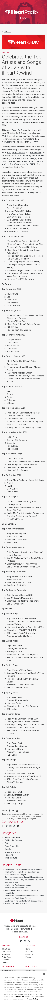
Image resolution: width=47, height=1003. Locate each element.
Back (7, 31)
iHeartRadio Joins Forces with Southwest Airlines (24, 896)
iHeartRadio (23, 920)
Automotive (30, 970)
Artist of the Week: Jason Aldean (18, 885)
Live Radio (6, 951)
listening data (29, 816)
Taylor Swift (16, 130)
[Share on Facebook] (9, 810)
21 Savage (31, 158)
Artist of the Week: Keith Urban (17, 888)
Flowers (6, 142)
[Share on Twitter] (13, 810)
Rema (14, 161)
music (38, 816)
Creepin (24, 155)
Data (7, 843)
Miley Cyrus (35, 142)
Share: (5, 810)
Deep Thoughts (12, 846)
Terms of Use (18, 997)
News (27, 949)
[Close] (44, 974)
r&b (8, 819)
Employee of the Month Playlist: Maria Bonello (23, 869)
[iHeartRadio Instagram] (10, 826)
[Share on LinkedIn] (17, 810)
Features (29, 951)
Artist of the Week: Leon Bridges (18, 898)
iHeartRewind (17, 816)
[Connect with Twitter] (7, 826)
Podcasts (9, 855)
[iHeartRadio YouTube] (14, 826)
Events (8, 849)
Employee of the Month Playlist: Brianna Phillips (24, 901)
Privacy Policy (32, 999)
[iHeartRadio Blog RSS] (18, 826)
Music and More (12, 852)
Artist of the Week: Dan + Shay (17, 903)
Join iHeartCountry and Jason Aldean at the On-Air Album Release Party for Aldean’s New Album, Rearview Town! (24, 879)
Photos (28, 957)
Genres (5, 962)
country (35, 814)
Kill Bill (30, 164)
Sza (8, 152)
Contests (29, 954)
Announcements (12, 837)
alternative (11, 814)
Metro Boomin (38, 155)
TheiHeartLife (11, 858)
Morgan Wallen (18, 152)
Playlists (5, 960)
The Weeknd (35, 152)
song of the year (29, 819)
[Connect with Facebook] (3, 826)
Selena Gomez (27, 161)
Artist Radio (6, 957)
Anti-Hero (7, 136)
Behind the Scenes (13, 840)
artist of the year (24, 814)
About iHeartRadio (9, 970)
